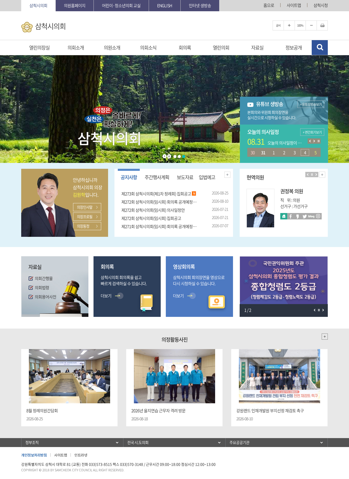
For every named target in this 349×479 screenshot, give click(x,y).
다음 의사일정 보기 (314, 141)
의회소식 (148, 47)
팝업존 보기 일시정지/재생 (319, 310)
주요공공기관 (239, 442)
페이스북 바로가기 (290, 216)
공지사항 (129, 177)
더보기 (227, 175)
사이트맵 (294, 5)
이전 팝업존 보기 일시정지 (314, 310)
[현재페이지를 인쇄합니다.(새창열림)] (322, 25)
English (164, 5)
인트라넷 (80, 455)
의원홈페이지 (74, 5)
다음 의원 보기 (316, 174)
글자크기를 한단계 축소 (311, 25)
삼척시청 (320, 5)
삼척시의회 (38, 5)
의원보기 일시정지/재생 (312, 174)
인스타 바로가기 (318, 216)
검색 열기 (320, 47)
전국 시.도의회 (137, 442)
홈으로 (268, 5)
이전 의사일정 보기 (310, 141)
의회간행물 (44, 278)
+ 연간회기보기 (312, 132)
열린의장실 (39, 47)
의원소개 (112, 47)
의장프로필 (84, 216)
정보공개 (293, 47)
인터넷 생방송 (200, 5)
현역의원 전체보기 (322, 175)
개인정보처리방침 (34, 455)
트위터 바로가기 (304, 216)
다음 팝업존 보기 (323, 310)
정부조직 (32, 442)
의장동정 (83, 226)
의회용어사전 (45, 297)
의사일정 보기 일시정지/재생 (318, 141)
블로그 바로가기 (311, 216)
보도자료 (185, 177)
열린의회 (221, 47)
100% (300, 25)
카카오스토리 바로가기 (297, 216)
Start (164, 156)
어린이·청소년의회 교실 (121, 5)
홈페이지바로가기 (283, 216)
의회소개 (75, 47)
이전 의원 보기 (307, 174)
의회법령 (42, 287)
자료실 (257, 47)
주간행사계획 (157, 177)
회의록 (185, 47)
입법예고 (207, 177)
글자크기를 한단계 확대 (289, 25)
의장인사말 (84, 207)
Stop (169, 156)
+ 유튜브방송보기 (311, 104)
